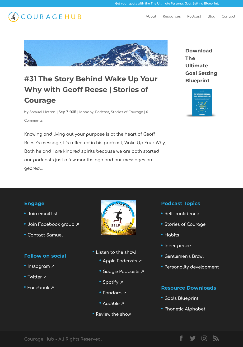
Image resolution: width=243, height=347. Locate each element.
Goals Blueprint (181, 298)
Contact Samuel (45, 235)
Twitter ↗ (37, 277)
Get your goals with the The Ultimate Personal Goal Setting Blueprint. (167, 3)
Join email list (43, 213)
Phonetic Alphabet (184, 309)
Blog (211, 16)
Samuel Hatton (42, 112)
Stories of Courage (127, 112)
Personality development (191, 267)
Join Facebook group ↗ (53, 224)
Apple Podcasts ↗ (122, 261)
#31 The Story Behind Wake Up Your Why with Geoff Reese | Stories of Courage (91, 89)
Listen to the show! (116, 252)
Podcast (194, 16)
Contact (228, 16)
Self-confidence (181, 213)
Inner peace (177, 245)
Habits (171, 235)
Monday (86, 112)
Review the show (113, 314)
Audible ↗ (113, 303)
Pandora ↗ (114, 293)
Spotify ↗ (113, 282)
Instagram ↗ (41, 266)
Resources (172, 16)
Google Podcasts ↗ (123, 271)
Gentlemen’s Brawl (184, 256)
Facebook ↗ (41, 287)
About (151, 16)
